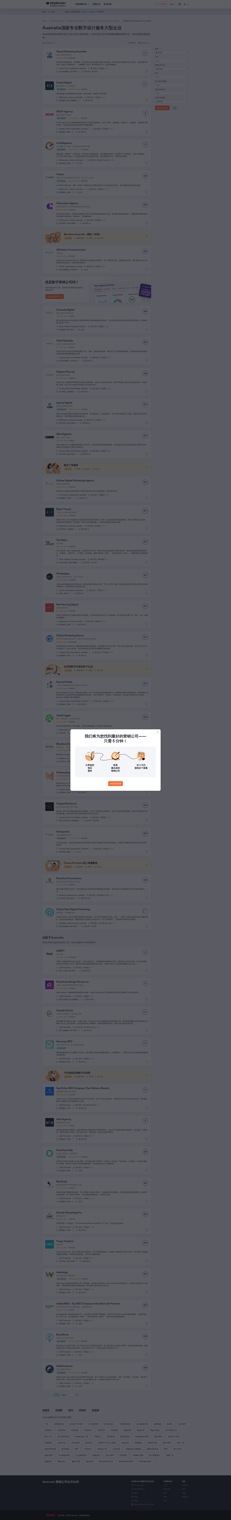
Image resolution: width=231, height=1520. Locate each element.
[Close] (158, 732)
